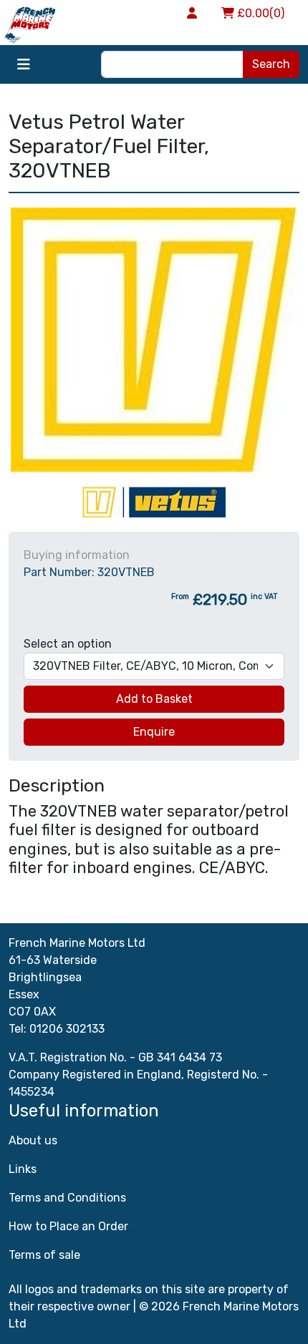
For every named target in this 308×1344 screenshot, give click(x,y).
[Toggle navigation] (24, 64)
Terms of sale (44, 1255)
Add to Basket (154, 699)
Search (271, 64)
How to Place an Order (68, 1226)
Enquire (154, 732)
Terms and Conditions (67, 1197)
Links (23, 1169)
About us (33, 1140)
